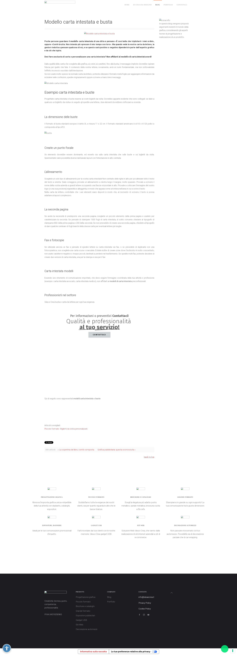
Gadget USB (81, 620)
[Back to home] (60, 5)
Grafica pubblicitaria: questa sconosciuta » (117, 449)
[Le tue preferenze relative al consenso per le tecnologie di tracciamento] (232, 650)
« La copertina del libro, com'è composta (76, 449)
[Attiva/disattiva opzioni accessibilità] (6, 648)
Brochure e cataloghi (85, 606)
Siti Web (79, 624)
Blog (157, 5)
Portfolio (168, 5)
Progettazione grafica (85, 597)
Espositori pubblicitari (85, 615)
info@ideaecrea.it (146, 597)
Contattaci (182, 5)
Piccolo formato (83, 601)
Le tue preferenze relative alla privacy (130, 651)
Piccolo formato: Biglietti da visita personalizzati (65, 429)
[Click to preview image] (99, 33)
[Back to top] (171, 593)
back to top (149, 457)
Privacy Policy (144, 603)
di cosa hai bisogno (142, 5)
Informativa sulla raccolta (93, 651)
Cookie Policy (144, 608)
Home (127, 5)
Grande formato (83, 611)
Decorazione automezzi (86, 629)
